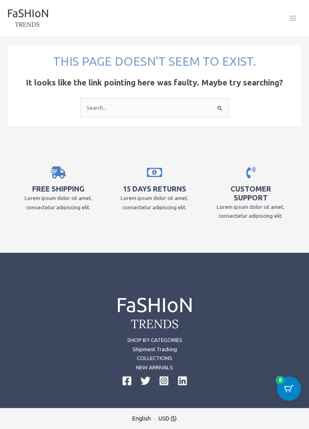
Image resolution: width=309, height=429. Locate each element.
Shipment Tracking (154, 349)
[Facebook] (127, 381)
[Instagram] (164, 381)
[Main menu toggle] (293, 18)
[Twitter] (145, 381)
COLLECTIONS (154, 358)
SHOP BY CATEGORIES (154, 340)
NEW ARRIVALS (154, 367)
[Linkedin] (182, 381)
